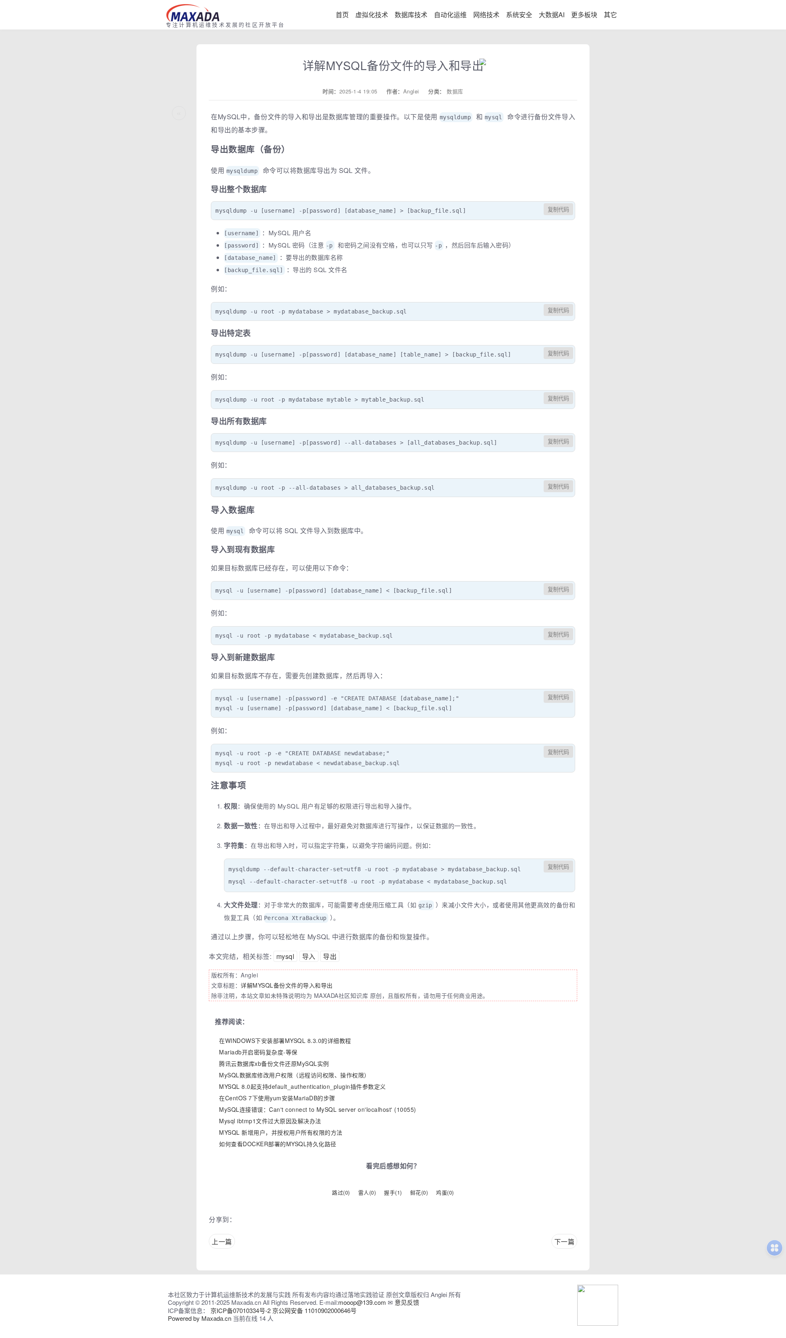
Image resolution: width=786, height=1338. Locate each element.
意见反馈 (407, 1302)
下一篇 (564, 1241)
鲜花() (419, 1192)
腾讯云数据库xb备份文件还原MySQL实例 (274, 1063)
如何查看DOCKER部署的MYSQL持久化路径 (278, 1144)
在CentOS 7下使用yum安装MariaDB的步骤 (277, 1098)
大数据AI (552, 14)
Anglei (411, 91)
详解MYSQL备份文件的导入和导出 (287, 985)
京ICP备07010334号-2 (240, 1310)
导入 (309, 956)
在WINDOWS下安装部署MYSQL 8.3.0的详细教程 (285, 1040)
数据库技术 (411, 14)
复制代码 (558, 210)
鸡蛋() (445, 1192)
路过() (341, 1192)
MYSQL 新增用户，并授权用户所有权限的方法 (281, 1132)
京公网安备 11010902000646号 (314, 1310)
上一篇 (222, 1241)
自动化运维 (450, 14)
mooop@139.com (362, 1302)
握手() (393, 1192)
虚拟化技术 (371, 14)
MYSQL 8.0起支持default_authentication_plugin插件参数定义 (302, 1086)
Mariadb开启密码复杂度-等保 (258, 1052)
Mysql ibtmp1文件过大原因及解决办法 (270, 1121)
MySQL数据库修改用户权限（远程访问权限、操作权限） (294, 1075)
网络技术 (486, 14)
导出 (330, 956)
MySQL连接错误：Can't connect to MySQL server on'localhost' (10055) (317, 1109)
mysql (285, 956)
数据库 (455, 91)
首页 (342, 14)
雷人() (367, 1192)
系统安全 (519, 14)
